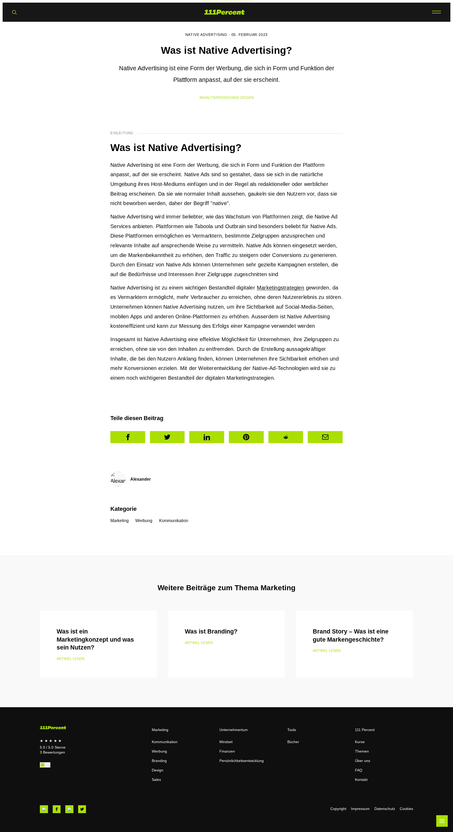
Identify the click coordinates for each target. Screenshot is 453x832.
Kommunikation (173, 520)
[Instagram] (69, 809)
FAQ (358, 770)
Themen (362, 751)
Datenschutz (384, 809)
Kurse (360, 742)
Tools (291, 730)
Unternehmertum (233, 730)
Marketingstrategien (280, 288)
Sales (156, 779)
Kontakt (361, 779)
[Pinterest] (246, 437)
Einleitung (121, 133)
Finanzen (227, 751)
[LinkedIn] (206, 437)
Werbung (143, 520)
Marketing (119, 520)
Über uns (362, 761)
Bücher (293, 742)
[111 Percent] (224, 12)
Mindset (226, 742)
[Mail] (325, 437)
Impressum (360, 809)
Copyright (338, 809)
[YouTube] (44, 809)
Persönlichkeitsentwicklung (241, 761)
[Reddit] (285, 437)
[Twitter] (167, 437)
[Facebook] (127, 437)
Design (157, 770)
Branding (159, 761)
